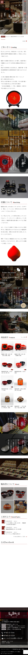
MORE (24, 41)
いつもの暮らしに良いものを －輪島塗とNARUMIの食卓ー (16, 523)
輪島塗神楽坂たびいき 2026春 (13, 529)
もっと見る (23, 337)
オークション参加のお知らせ (13, 534)
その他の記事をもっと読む (19, 536)
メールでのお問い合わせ (13, 638)
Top (25, 650)
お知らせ (3, 37)
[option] (14, 38)
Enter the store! (11, 276)
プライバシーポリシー (5, 649)
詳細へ (4, 124)
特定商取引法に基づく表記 (18, 649)
